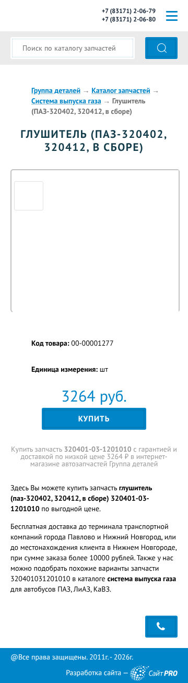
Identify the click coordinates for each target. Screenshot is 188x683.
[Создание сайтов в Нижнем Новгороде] (154, 673)
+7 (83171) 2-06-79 (129, 11)
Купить (94, 419)
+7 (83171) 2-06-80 (129, 19)
